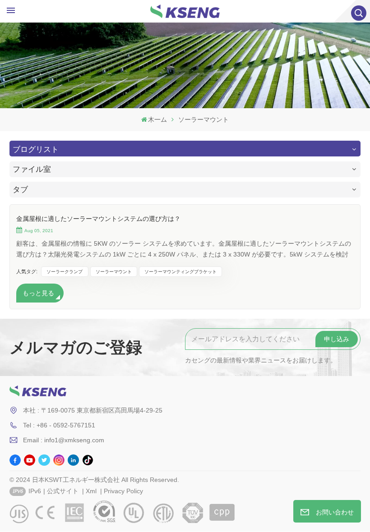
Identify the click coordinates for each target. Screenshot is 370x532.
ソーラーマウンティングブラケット (180, 271)
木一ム (157, 119)
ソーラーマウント (114, 271)
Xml (91, 491)
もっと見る (38, 293)
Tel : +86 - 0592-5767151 (59, 425)
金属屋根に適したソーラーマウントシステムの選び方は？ (98, 218)
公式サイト (63, 491)
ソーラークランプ (64, 271)
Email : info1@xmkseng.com (63, 440)
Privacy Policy (123, 491)
